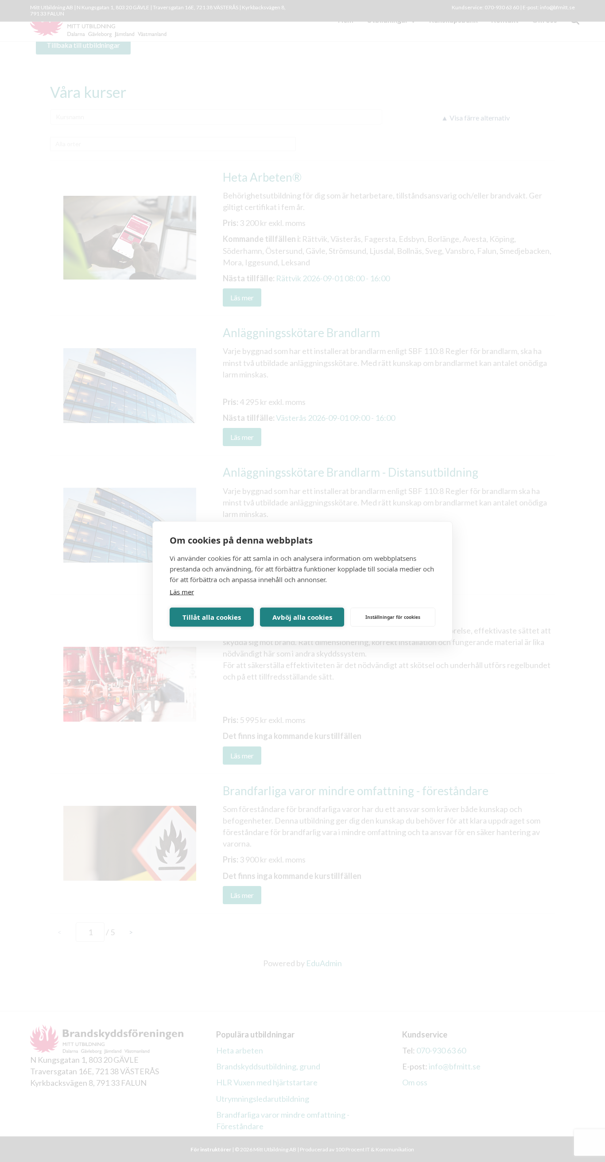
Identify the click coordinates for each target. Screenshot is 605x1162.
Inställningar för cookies (392, 617)
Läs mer (182, 591)
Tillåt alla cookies (211, 617)
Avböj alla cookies (302, 617)
